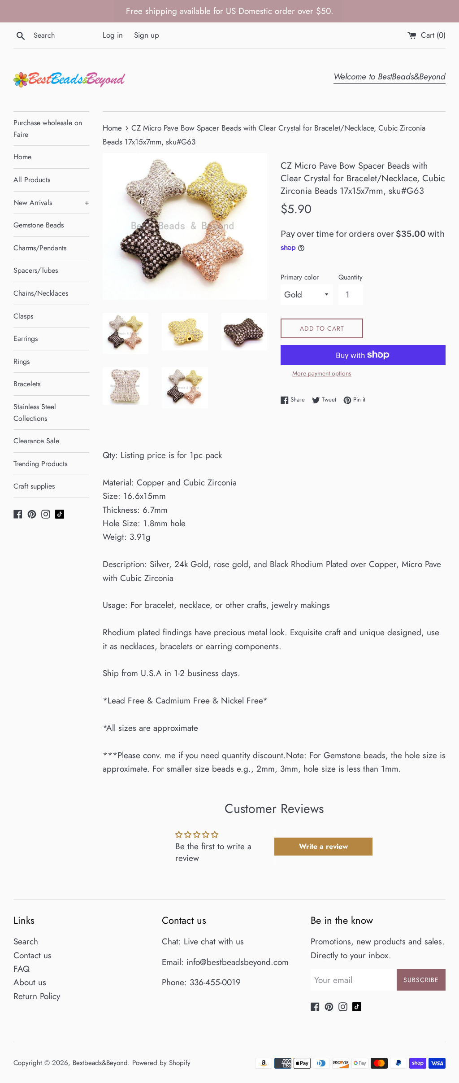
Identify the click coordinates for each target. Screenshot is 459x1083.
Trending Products (40, 464)
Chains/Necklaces (40, 293)
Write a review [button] (323, 846)
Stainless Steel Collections (34, 413)
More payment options (321, 373)
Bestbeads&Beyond (100, 1063)
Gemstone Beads (38, 225)
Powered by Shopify (161, 1063)
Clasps (23, 316)
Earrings (25, 338)
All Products (31, 180)
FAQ (21, 969)
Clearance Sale (36, 441)
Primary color (300, 277)
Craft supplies (34, 486)
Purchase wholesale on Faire (47, 129)
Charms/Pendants (39, 248)
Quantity (350, 277)
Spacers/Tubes (35, 270)
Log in (113, 35)
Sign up (146, 35)
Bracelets (26, 384)
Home (22, 157)
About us (29, 982)
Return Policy (36, 996)
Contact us (32, 955)
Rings (21, 361)
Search (25, 941)
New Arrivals (51, 202)
